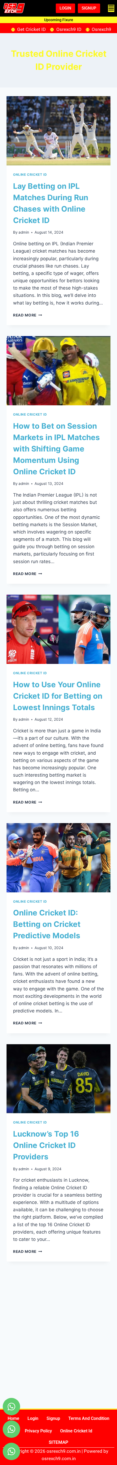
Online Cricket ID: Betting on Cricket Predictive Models (47, 924)
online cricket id (76, 1430)
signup (53, 1418)
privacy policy (38, 1430)
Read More (27, 315)
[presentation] (58, 130)
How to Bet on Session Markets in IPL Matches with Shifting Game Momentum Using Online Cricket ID (56, 448)
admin (24, 232)
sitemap (58, 1442)
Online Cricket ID (30, 174)
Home (13, 1418)
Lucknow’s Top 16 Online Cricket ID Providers (46, 1145)
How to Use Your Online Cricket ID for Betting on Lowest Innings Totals (57, 696)
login (32, 1418)
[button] (111, 8)
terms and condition (88, 1418)
